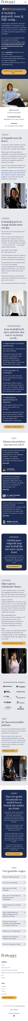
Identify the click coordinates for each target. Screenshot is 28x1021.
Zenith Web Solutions (20, 1006)
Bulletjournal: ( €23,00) (12, 972)
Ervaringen (3, 986)
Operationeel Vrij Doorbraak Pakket (9, 970)
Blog (2, 975)
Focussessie (4, 994)
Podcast (3, 977)
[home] (8, 2)
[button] (25, 2)
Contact (3, 991)
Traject (2, 965)
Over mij (3, 988)
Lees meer (6, 463)
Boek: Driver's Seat (5, 967)
